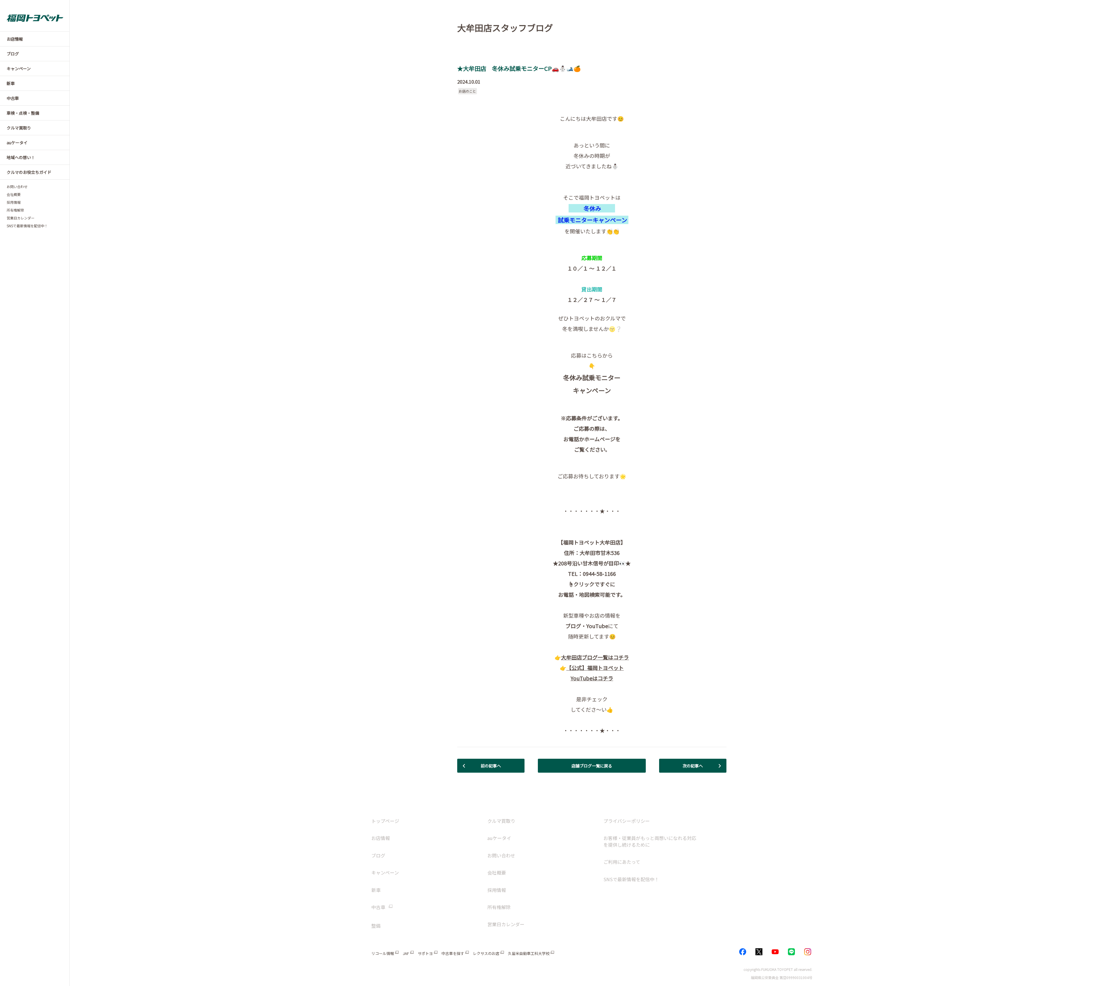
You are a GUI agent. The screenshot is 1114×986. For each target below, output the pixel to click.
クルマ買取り (501, 820)
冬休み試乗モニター (592, 377)
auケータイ (499, 837)
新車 (376, 889)
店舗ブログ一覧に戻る (592, 766)
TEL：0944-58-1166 (592, 573)
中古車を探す (453, 953)
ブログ (378, 855)
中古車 (378, 907)
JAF (406, 953)
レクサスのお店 (486, 953)
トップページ (385, 820)
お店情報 (380, 837)
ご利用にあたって (621, 861)
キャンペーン (592, 390)
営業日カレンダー (21, 218)
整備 (376, 925)
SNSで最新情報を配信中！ (27, 226)
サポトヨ (425, 953)
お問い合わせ (17, 186)
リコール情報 (382, 953)
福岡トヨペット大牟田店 (592, 542)
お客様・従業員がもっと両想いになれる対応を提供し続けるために (649, 841)
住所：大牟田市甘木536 (592, 552)
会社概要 (14, 194)
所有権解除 (15, 210)
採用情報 (14, 202)
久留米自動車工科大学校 (528, 953)
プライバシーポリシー (626, 820)
